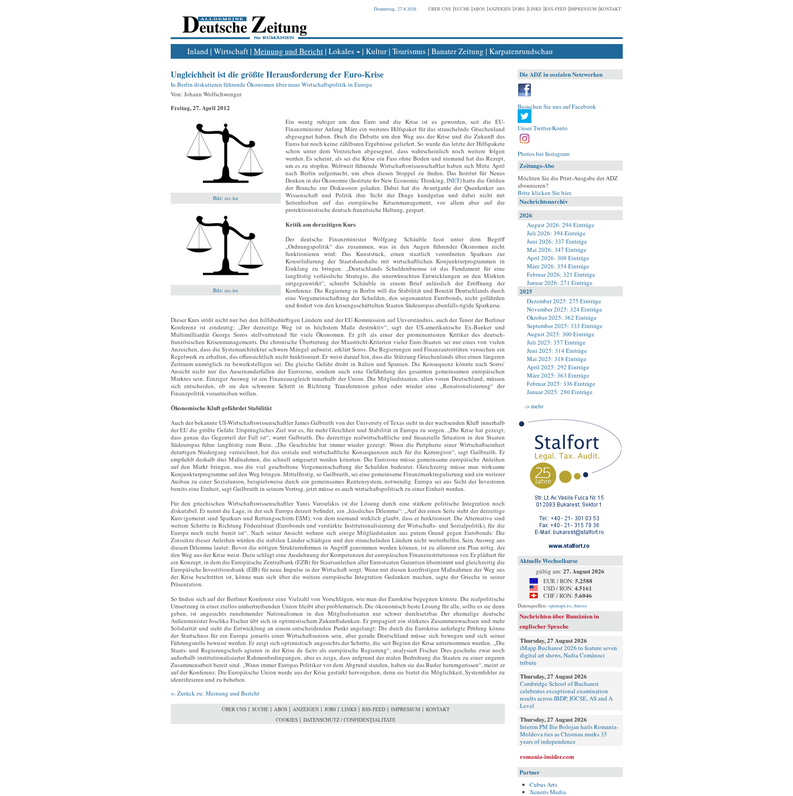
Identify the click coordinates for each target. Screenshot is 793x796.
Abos (479, 9)
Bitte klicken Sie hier (544, 193)
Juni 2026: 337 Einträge (557, 241)
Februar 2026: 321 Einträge (561, 274)
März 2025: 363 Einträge (558, 375)
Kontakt (610, 9)
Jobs (519, 9)
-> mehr (534, 406)
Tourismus (409, 51)
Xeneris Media (548, 792)
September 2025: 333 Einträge (565, 325)
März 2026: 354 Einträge (558, 266)
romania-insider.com (547, 756)
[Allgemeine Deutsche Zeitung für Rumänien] (243, 21)
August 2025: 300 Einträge (560, 334)
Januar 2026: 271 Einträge (559, 282)
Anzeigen (499, 9)
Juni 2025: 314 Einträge (557, 350)
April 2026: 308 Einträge (558, 258)
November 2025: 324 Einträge (564, 309)
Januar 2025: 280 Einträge (559, 391)
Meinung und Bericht (288, 51)
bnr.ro (580, 605)
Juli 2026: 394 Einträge (556, 233)
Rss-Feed (555, 9)
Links (535, 9)
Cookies (287, 719)
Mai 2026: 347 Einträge (556, 249)
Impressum (583, 9)
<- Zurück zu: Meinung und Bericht (215, 693)
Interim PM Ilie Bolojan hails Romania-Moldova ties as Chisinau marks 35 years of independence (569, 734)
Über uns (439, 9)
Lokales (341, 51)
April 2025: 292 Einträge (558, 367)
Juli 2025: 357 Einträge (556, 342)
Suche (461, 9)
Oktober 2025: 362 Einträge (562, 317)
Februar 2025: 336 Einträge (561, 383)
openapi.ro (559, 605)
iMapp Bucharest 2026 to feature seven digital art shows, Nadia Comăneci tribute (568, 655)
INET (453, 180)
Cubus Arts (543, 784)
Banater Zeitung (457, 51)
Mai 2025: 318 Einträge (556, 358)
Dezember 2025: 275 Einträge (564, 301)
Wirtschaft (231, 51)
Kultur (376, 51)
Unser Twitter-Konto (543, 128)
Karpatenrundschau (521, 51)
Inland (197, 51)
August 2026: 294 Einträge (560, 224)
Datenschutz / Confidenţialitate (349, 719)
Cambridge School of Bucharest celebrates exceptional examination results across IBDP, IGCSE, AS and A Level (566, 694)
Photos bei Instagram (544, 154)
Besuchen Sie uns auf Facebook (557, 106)
